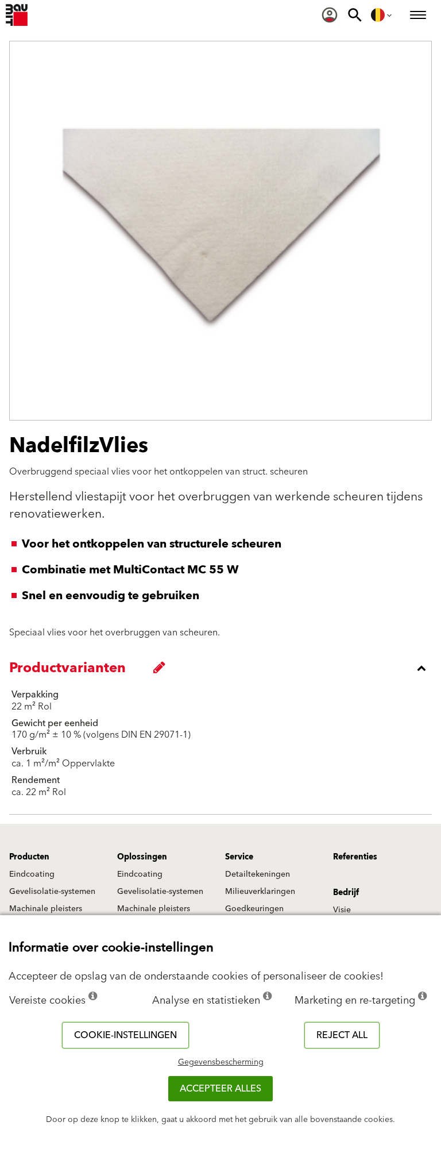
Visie (342, 910)
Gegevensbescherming (221, 1062)
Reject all (342, 1035)
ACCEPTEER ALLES (220, 1089)
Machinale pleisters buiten (45, 914)
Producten (29, 857)
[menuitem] (330, 15)
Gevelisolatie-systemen (52, 892)
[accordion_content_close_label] (223, 668)
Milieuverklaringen (260, 892)
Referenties (355, 857)
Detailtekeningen (257, 874)
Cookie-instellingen (125, 1035)
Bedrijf (346, 893)
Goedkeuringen (254, 909)
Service (239, 857)
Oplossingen (142, 857)
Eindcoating (32, 874)
